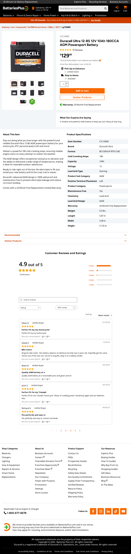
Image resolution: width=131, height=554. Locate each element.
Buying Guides (108, 457)
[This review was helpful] (43, 336)
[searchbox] (50, 299)
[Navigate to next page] (79, 431)
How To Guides (108, 461)
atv (13, 27)
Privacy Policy (107, 551)
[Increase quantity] (66, 83)
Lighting (6, 461)
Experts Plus (80, 1)
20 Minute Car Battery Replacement (20, 1)
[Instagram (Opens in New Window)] (100, 511)
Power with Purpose (45, 480)
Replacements (9, 477)
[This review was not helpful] (47, 336)
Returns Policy (75, 488)
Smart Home (8, 473)
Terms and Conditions (63, 551)
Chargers (6, 457)
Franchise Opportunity (46, 465)
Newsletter (40, 473)
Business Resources (110, 477)
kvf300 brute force (37, 27)
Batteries (6, 453)
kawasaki (21, 27)
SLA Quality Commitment (80, 477)
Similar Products (82, 97)
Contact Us (73, 453)
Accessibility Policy (26, 551)
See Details (96, 20)
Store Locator (41, 492)
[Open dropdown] (100, 60)
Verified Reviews (76, 484)
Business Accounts (119, 1)
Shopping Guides (109, 469)
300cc (51, 27)
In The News (107, 484)
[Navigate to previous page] (51, 431)
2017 (58, 27)
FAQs (70, 457)
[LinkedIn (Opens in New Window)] (108, 511)
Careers (39, 457)
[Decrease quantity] (66, 85)
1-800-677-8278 (16, 512)
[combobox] (30, 307)
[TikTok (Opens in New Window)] (116, 511)
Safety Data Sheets (77, 473)
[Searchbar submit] (105, 8)
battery (5, 27)
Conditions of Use (44, 551)
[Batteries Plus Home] (16, 9)
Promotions (41, 484)
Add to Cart (82, 90)
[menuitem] (8, 15)
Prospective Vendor (77, 461)
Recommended (12, 235)
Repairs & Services (11, 469)
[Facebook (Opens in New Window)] (93, 511)
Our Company (42, 477)
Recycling (72, 469)
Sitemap (39, 488)
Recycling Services (98, 1)
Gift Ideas (106, 473)
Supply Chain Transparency (81, 480)
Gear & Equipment (11, 465)
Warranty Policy (75, 496)
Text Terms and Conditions (87, 551)
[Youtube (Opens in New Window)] (123, 511)
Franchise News (43, 469)
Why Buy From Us (109, 465)
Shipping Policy (75, 492)
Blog (103, 480)
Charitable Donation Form (48, 461)
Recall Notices (74, 465)
